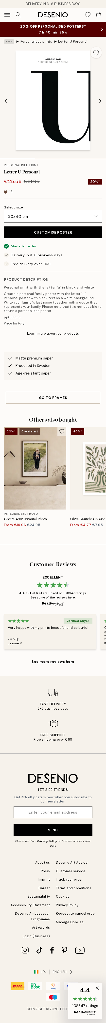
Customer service (70, 871)
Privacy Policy (47, 841)
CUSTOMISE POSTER (53, 232)
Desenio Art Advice (72, 862)
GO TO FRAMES (53, 397)
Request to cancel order (76, 913)
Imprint (44, 879)
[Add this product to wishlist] (96, 52)
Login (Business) (36, 936)
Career (44, 888)
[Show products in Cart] (98, 15)
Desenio (67, 1009)
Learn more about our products (53, 333)
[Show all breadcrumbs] (9, 41)
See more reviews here (53, 661)
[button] (85, 1001)
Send (53, 830)
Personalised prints (36, 41)
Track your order (69, 879)
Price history (14, 323)
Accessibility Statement (30, 905)
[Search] (18, 15)
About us (42, 862)
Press (45, 871)
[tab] (17, 157)
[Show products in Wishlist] (87, 15)
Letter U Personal (73, 41)
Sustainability (39, 896)
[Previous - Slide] (6, 101)
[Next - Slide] (100, 101)
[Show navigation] (7, 15)
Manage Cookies (70, 922)
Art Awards (41, 927)
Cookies (63, 896)
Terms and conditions (73, 888)
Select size (13, 207)
